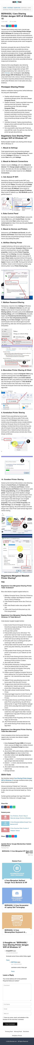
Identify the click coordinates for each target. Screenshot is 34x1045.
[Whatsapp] (14, 807)
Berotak (7, 73)
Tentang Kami (9, 1031)
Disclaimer (26, 1031)
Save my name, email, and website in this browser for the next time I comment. (15, 1018)
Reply (8, 960)
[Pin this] (8, 807)
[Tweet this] (5, 807)
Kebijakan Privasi (17, 1035)
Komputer (17, 7)
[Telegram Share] (11, 807)
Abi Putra (14, 962)
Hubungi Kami (18, 1031)
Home (4, 7)
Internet (10, 7)
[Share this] (2, 807)
